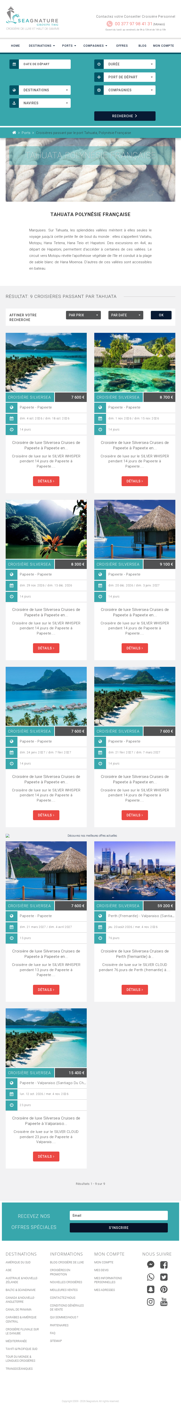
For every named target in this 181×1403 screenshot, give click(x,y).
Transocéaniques (19, 1368)
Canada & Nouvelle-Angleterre (20, 1299)
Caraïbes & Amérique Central (21, 1319)
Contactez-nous (62, 1297)
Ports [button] (68, 45)
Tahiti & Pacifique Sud (21, 1349)
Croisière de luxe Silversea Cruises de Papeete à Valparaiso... (46, 1121)
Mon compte (103, 1262)
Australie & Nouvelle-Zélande (22, 1280)
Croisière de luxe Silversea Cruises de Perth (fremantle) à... (135, 954)
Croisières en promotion (60, 1272)
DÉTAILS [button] (45, 481)
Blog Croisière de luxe (67, 1262)
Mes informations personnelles (108, 1280)
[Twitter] (164, 1277)
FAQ (52, 1333)
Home (15, 45)
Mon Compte (163, 45)
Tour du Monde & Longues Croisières (20, 1358)
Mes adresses (104, 1290)
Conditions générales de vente (67, 1307)
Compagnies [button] (94, 45)
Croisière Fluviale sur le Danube (22, 1331)
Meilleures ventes (64, 1290)
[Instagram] (151, 1301)
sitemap (56, 1341)
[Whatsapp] (151, 1276)
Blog (143, 45)
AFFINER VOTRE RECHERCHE (23, 317)
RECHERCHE (122, 116)
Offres (122, 45)
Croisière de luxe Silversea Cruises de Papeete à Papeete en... (46, 445)
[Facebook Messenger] (151, 1264)
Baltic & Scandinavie (21, 1290)
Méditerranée (16, 1341)
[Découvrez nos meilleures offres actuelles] (90, 836)
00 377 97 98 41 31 (133, 23)
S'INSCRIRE (119, 1228)
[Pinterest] (164, 1289)
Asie (9, 1270)
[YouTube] (164, 1302)
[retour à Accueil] (14, 133)
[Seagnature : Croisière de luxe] (46, 16)
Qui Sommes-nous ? (64, 1317)
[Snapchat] (151, 1288)
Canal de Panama (19, 1309)
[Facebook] (164, 1265)
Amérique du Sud (18, 1262)
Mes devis (101, 1270)
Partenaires (59, 1325)
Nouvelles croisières (66, 1282)
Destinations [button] (41, 45)
